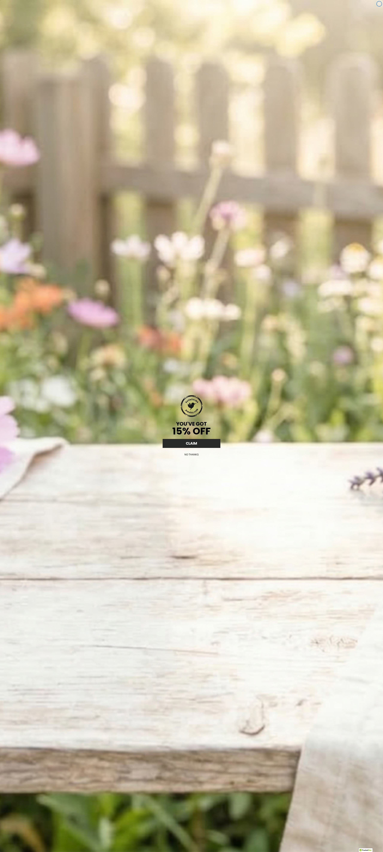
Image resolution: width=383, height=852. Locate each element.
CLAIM (191, 443)
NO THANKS (191, 454)
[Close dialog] (379, 3)
